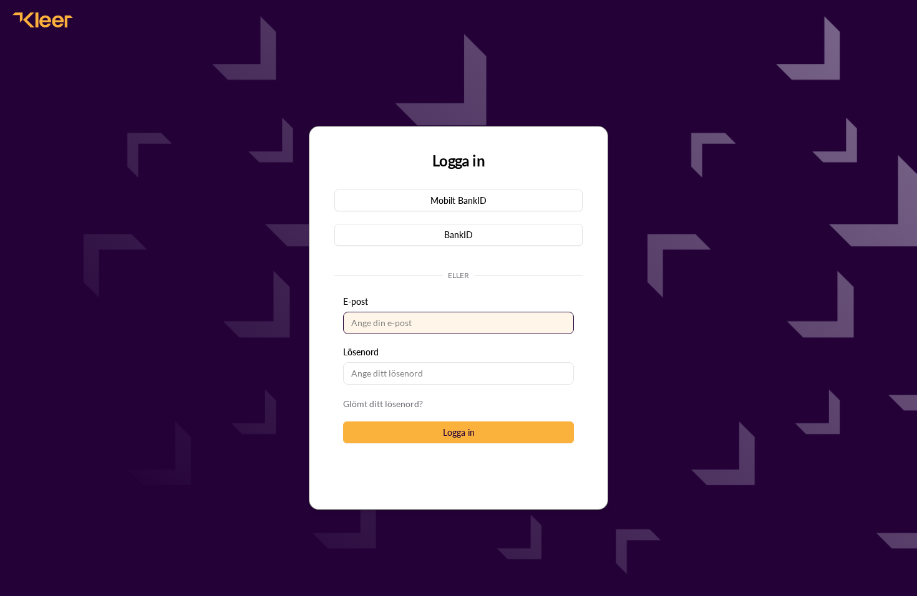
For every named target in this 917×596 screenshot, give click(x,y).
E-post (355, 301)
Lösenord (361, 352)
